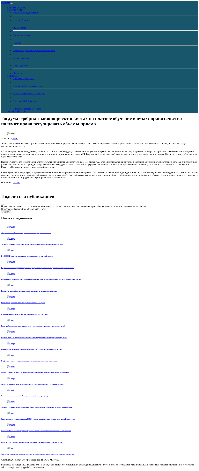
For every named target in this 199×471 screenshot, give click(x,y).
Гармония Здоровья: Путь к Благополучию (34, 50)
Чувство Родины (21, 20)
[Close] (2, 204)
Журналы (17, 73)
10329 (15, 138)
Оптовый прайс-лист (23, 78)
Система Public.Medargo (25, 101)
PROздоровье (19, 28)
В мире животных (22, 35)
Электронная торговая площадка (29, 93)
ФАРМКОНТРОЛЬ (16, 111)
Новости (17, 43)
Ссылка (16, 182)
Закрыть (6, 212)
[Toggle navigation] (11, 3)
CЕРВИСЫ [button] (12, 76)
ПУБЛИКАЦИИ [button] (15, 10)
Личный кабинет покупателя (27, 86)
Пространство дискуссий (25, 12)
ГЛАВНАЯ (16, 7)
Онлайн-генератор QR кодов (27, 108)
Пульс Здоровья (20, 65)
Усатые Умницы (21, 58)
